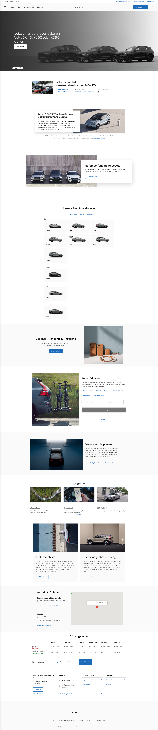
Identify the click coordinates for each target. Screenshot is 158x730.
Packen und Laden (88, 391)
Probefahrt (139, 7)
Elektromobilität (29, 7)
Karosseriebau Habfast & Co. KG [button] (10, 1)
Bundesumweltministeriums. (99, 138)
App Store (108, 463)
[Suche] (152, 7)
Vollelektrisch (73, 214)
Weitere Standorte (53, 605)
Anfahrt (41, 605)
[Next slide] (18, 68)
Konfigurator (109, 680)
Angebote (108, 684)
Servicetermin (150, 1)
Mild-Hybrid (90, 214)
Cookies (53, 720)
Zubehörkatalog (103, 419)
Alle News (78, 514)
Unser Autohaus (62, 92)
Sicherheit (107, 391)
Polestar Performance (99, 395)
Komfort (98, 391)
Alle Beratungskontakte (43, 625)
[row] (55, 226)
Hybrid (82, 214)
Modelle (12, 7)
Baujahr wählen (113, 402)
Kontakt (88, 720)
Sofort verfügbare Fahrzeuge (124, 1)
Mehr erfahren (21, 46)
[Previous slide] (13, 68)
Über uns (40, 7)
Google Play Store (92, 463)
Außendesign (86, 395)
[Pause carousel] (21, 68)
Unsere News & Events (112, 694)
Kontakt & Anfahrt (63, 89)
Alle (65, 214)
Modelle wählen (88, 402)
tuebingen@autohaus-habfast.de (84, 92)
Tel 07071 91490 (79, 90)
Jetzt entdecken (55, 351)
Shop (19, 7)
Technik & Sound (118, 391)
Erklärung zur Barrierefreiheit (100, 720)
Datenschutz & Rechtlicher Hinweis (66, 720)
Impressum (80, 720)
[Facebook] (98, 92)
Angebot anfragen (139, 1)
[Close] (105, 603)
